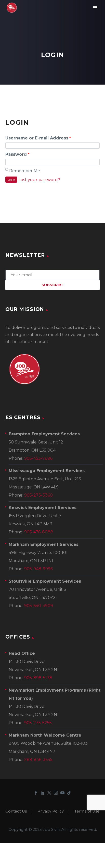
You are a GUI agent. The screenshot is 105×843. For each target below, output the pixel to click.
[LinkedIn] (43, 793)
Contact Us (16, 811)
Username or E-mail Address (38, 138)
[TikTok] (69, 793)
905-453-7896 (38, 458)
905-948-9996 (38, 568)
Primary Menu (95, 7)
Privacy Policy (50, 811)
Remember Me (24, 170)
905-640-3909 (38, 605)
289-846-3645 (38, 759)
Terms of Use (87, 811)
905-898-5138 (38, 677)
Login (11, 179)
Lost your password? (39, 179)
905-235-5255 (38, 722)
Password (17, 154)
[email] (52, 274)
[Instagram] (56, 793)
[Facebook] (36, 793)
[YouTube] (62, 793)
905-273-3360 (38, 495)
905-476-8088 (38, 532)
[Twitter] (49, 793)
